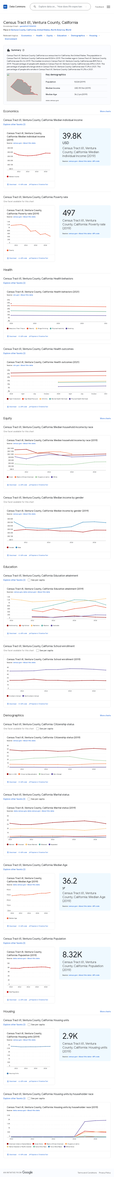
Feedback (99, 7)
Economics (26, 35)
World (68, 30)
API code (24, 184)
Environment (11, 39)
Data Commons (17, 6)
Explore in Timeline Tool (39, 184)
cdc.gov (16, 295)
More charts (105, 111)
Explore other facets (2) (14, 124)
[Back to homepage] (5, 7)
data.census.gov (29, 592)
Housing (93, 35)
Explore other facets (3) (14, 799)
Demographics (78, 35)
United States (43, 30)
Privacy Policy (105, 1172)
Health (39, 35)
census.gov (17, 143)
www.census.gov (52, 100)
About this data (29, 143)
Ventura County (18, 30)
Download (12, 184)
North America (58, 30)
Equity (50, 35)
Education (62, 35)
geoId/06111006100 (28, 26)
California (31, 30)
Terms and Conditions (87, 1172)
